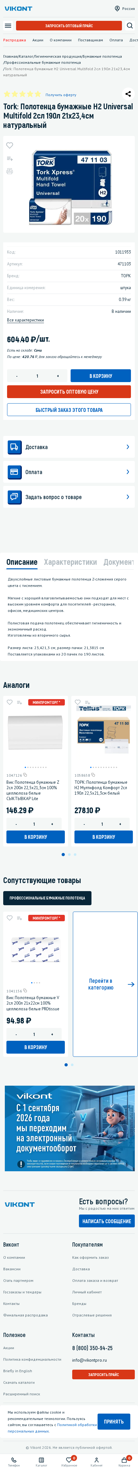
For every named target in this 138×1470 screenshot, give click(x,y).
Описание (22, 561)
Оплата (116, 40)
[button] (25, 767)
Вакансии (12, 1268)
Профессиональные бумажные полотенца (47, 898)
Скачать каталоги (19, 1382)
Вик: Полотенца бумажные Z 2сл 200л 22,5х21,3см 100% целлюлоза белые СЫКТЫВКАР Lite (32, 790)
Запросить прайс (103, 1374)
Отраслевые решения (92, 1315)
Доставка (81, 1268)
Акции (37, 40)
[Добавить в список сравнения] (9, 158)
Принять (114, 1421)
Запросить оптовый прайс (69, 25)
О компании (61, 40)
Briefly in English (17, 1370)
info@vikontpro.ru (89, 1360)
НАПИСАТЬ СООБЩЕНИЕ (106, 1221)
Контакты (11, 1303)
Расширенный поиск (21, 1393)
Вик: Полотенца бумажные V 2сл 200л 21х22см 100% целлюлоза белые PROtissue (32, 1003)
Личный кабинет (87, 1292)
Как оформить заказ (90, 1257)
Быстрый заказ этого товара (69, 410)
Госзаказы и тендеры (22, 1292)
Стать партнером (18, 1280)
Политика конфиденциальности (32, 1359)
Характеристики (70, 561)
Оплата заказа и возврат (95, 1280)
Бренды (79, 1303)
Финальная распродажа (25, 1315)
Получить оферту (61, 94)
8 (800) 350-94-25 (92, 1347)
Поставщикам (90, 40)
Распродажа (14, 40)
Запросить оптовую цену (69, 391)
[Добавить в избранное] (9, 145)
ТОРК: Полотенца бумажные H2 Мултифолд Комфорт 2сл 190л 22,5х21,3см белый (100, 788)
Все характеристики (25, 320)
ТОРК (126, 276)
